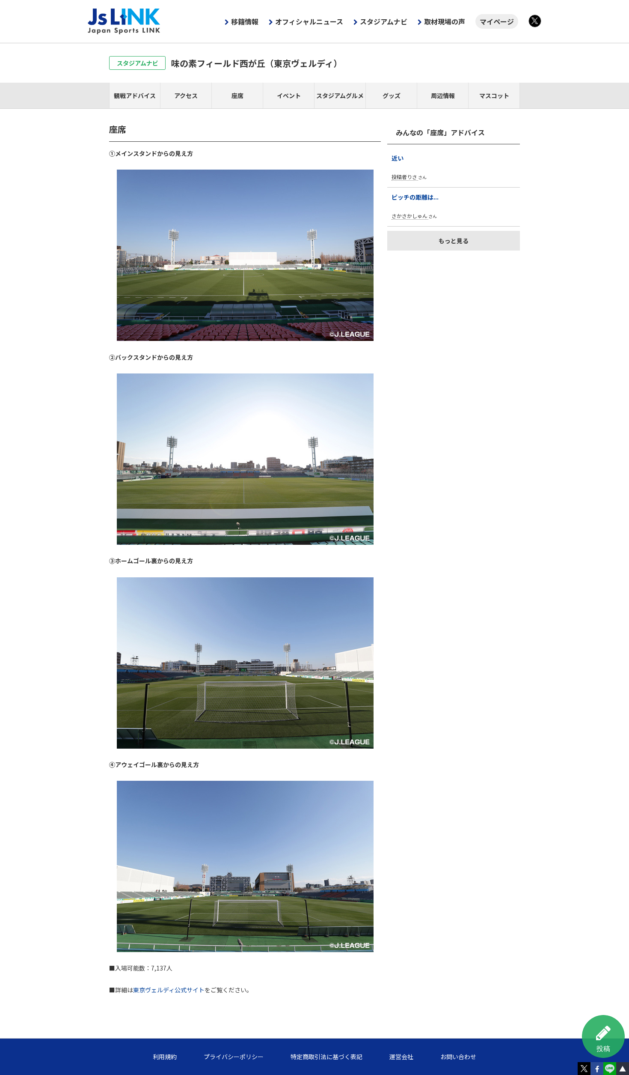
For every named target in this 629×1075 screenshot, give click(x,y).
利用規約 (165, 1056)
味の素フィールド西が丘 (256, 63)
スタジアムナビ (383, 21)
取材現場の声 (444, 21)
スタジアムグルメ (340, 95)
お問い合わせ (458, 1056)
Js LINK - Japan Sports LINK (124, 21)
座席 (237, 95)
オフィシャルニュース (309, 21)
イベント (289, 95)
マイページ (497, 21)
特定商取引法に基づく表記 (326, 1056)
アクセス (186, 95)
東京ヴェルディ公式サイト (169, 989)
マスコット (494, 95)
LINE (609, 1068)
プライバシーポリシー (234, 1056)
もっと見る (454, 240)
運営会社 (401, 1056)
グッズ (392, 95)
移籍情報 (244, 21)
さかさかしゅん (409, 215)
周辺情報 (443, 95)
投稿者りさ (404, 176)
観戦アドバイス (135, 95)
